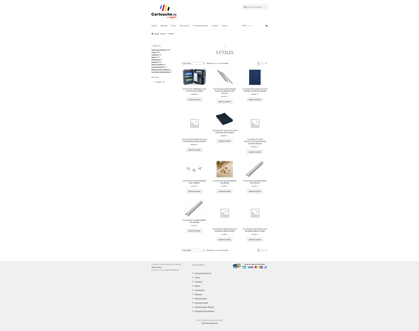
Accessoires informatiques (204, 311)
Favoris (224, 26)
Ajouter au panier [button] (194, 99)
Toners (197, 277)
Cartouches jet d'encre (203, 273)
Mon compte (184, 26)
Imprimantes (200, 290)
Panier (173, 26)
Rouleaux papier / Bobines (204, 307)
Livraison (215, 26)
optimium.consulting (209, 323)
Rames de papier (201, 298)
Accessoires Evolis (201, 303)
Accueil (154, 26)
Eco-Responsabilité (200, 26)
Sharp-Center (156, 267)
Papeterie (198, 294)
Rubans (197, 286)
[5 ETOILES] (153, 82)
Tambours (198, 282)
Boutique (164, 26)
